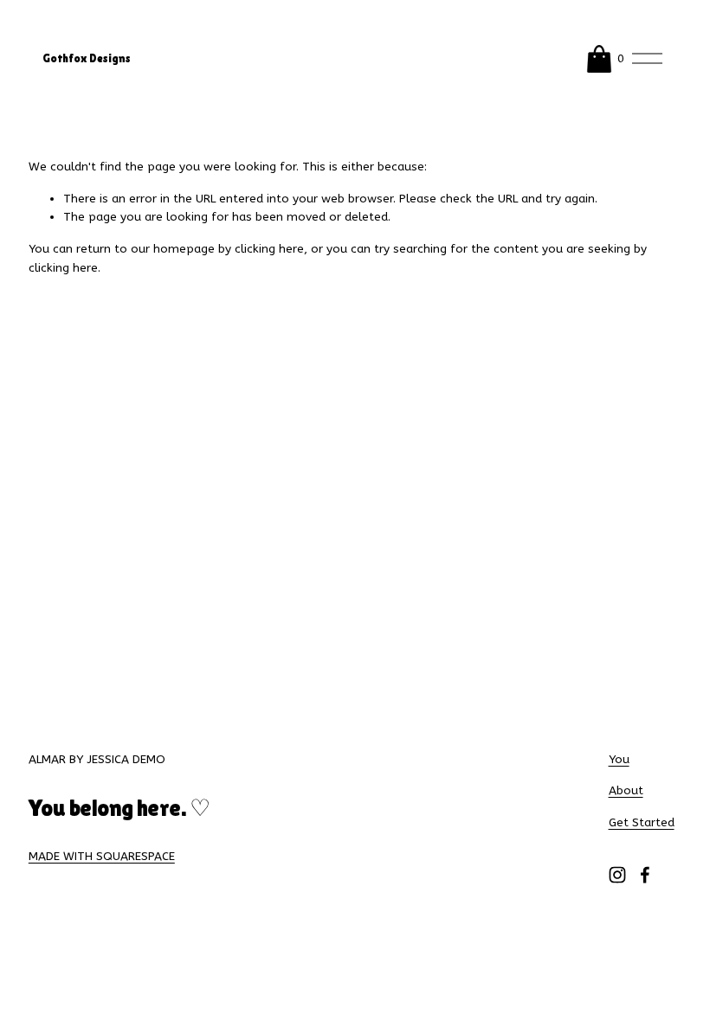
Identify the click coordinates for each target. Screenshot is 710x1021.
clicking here (269, 249)
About (626, 791)
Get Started (641, 823)
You (619, 760)
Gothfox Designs (86, 58)
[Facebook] (645, 874)
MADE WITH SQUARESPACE (102, 857)
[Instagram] (617, 874)
